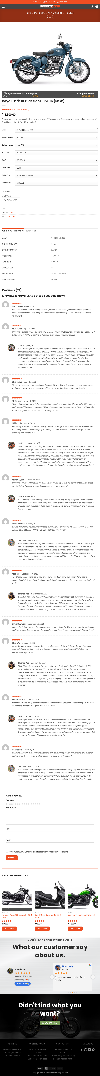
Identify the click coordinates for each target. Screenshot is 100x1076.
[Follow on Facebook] (81, 1050)
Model (4, 130)
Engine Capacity (7, 137)
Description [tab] (31, 231)
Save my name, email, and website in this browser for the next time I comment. (39, 852)
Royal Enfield (11, 216)
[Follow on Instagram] (85, 1050)
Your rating (10, 800)
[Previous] (2, 908)
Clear (96, 128)
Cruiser (70, 13)
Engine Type (6, 175)
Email (8, 840)
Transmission (6, 183)
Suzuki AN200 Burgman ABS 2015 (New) (48, 916)
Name (8, 829)
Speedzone (20, 969)
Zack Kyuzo (67, 966)
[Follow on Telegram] (93, 1050)
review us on (21, 983)
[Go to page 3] (74, 992)
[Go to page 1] (70, 992)
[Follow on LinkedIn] (89, 1050)
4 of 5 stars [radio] (25, 804)
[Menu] (3, 7)
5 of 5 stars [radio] (35, 804)
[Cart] (96, 6)
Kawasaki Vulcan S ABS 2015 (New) (81, 915)
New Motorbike (56, 13)
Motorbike (39, 13)
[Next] (98, 908)
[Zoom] (5, 94)
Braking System (7, 145)
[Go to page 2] (72, 992)
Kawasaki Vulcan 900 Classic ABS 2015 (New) (17, 916)
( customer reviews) (20, 110)
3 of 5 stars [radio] (17, 804)
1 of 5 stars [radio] (6, 804)
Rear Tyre (5, 160)
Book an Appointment (62, 1059)
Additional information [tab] (13, 231)
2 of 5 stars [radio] (10, 804)
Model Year (6, 168)
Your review (11, 808)
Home (28, 13)
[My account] (92, 6)
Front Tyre (5, 152)
